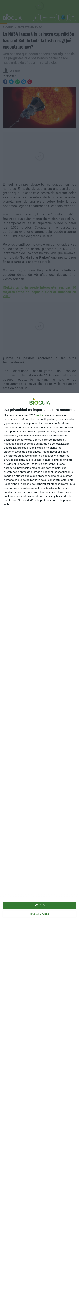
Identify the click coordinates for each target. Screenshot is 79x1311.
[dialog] (39, 852)
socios (40, 415)
